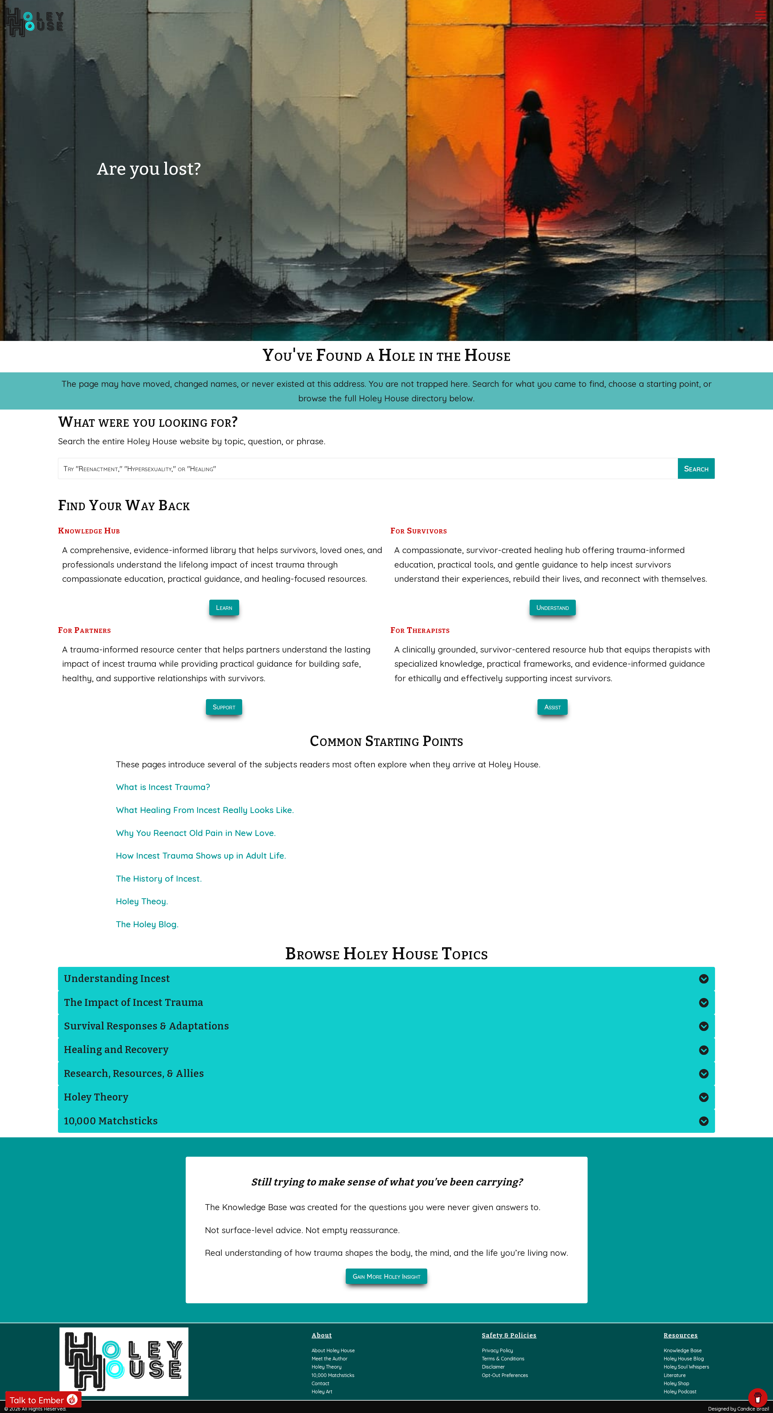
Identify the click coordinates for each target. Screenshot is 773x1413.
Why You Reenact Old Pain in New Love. (196, 833)
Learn (224, 607)
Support (224, 707)
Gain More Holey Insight (387, 1276)
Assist (552, 707)
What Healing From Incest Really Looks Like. (205, 810)
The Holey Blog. (147, 924)
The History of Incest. (159, 878)
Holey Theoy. (142, 901)
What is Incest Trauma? (163, 787)
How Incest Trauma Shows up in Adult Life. (201, 855)
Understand (552, 607)
